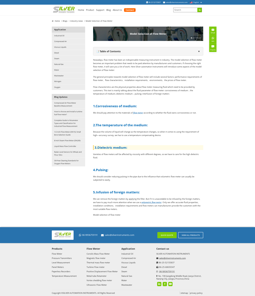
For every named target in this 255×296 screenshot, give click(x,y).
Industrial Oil (59, 35)
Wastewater (59, 75)
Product (90, 10)
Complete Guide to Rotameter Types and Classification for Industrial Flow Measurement (66, 123)
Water (56, 70)
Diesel (56, 53)
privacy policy (196, 293)
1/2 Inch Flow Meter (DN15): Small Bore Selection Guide (67, 133)
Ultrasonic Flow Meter (97, 285)
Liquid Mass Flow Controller (65, 146)
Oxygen (57, 87)
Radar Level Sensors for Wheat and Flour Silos (68, 153)
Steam (56, 58)
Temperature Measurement (64, 276)
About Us (117, 10)
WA (211, 41)
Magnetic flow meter (96, 258)
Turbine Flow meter (96, 267)
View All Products (191, 235)
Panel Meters (58, 267)
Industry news (76, 21)
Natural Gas (58, 64)
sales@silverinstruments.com (177, 2)
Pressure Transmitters (62, 258)
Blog (108, 10)
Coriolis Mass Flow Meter (98, 253)
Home (81, 10)
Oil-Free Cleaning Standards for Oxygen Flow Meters (66, 162)
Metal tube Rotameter (97, 276)
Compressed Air (60, 41)
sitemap (184, 293)
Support (100, 10)
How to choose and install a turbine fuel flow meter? (68, 113)
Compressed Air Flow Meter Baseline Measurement (65, 104)
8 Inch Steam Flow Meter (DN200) (67, 140)
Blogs (65, 21)
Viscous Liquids (60, 47)
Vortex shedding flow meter (99, 280)
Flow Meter (57, 253)
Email (212, 32)
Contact (130, 10)
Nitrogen (57, 81)
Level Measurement (61, 262)
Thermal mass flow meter (98, 262)
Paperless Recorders (61, 271)
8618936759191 (90, 235)
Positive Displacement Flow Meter (102, 271)
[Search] (199, 10)
